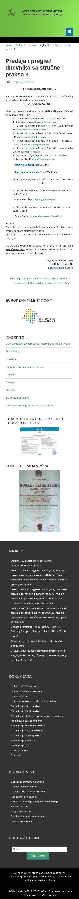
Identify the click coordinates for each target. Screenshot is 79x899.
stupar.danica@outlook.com (31, 137)
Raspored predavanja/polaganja (24, 366)
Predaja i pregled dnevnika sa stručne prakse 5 (39, 283)
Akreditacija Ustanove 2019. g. (28, 725)
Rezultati (11, 359)
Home (9, 45)
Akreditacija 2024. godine (25, 705)
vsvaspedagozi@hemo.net (35, 144)
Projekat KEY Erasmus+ (25, 786)
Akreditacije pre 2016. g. (25, 740)
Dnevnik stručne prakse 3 (27, 172)
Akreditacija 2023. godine (25, 710)
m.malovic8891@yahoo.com (31, 129)
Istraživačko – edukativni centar (29, 791)
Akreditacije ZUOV (21, 745)
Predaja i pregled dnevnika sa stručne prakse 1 (39, 278)
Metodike (11, 390)
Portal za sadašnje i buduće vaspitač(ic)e (29, 405)
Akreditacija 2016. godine (25, 735)
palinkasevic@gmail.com (43, 122)
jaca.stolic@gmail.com (43, 159)
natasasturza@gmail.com (60, 268)
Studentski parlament (18, 397)
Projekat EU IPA (20, 806)
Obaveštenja (13, 351)
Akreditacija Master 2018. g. (27, 730)
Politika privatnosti (21, 821)
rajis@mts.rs (33, 152)
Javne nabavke (19, 696)
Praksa (19, 45)
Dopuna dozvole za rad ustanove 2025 (33, 701)
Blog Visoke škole (21, 811)
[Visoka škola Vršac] (38, 12)
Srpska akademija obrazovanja (29, 816)
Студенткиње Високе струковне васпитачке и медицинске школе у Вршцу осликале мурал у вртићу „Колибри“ (39, 655)
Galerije (10, 374)
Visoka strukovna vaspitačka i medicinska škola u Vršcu (38, 343)
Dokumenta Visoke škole (25, 686)
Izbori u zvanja (19, 750)
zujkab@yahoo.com (44, 199)
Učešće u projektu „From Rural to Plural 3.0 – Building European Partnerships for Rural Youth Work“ (38, 631)
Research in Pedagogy (24, 796)
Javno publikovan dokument (27, 691)
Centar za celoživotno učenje (27, 781)
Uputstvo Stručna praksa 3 (28, 165)
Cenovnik (16, 755)
